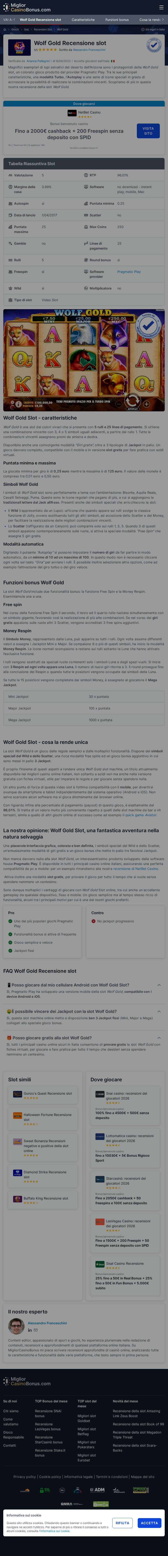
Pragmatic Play (129, 272)
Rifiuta (122, 1523)
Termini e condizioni (112, 1477)
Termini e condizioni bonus (82, 148)
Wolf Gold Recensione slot (41, 20)
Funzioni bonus (118, 20)
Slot (26, 29)
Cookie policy (50, 1477)
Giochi (15, 29)
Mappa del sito (142, 1477)
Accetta (149, 1523)
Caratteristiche (84, 20)
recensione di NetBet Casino (135, 869)
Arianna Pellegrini (38, 61)
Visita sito (148, 130)
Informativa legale (78, 1477)
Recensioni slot (43, 29)
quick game (140, 815)
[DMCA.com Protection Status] (101, 1504)
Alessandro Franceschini (89, 49)
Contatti (9, 1445)
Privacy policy (25, 1477)
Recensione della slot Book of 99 (138, 1424)
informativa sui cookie (54, 1531)
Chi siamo (11, 1411)
